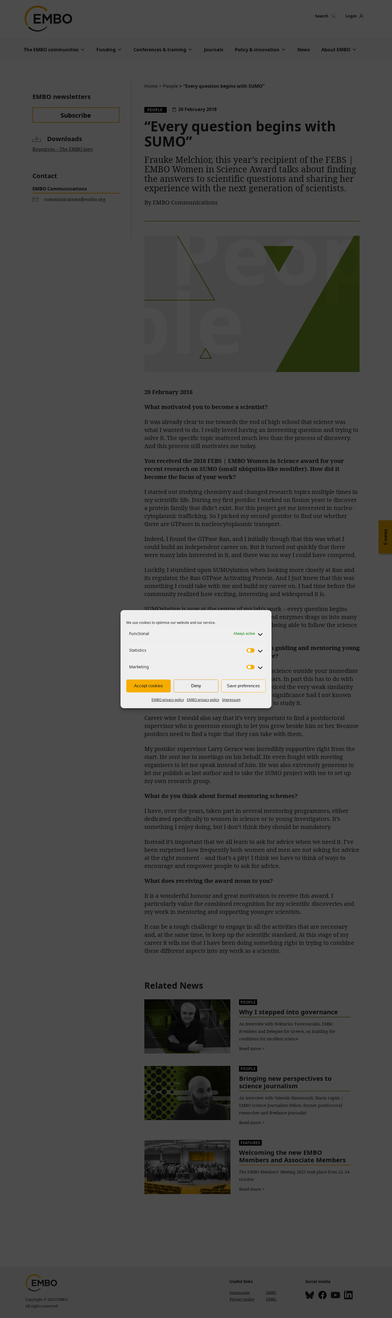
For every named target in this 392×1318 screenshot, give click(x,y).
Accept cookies (148, 685)
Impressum (231, 699)
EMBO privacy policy (168, 699)
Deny (196, 685)
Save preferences (243, 685)
